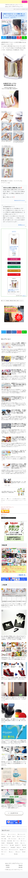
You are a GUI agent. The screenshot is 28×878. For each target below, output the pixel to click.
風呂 (8, 300)
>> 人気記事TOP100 (13, 813)
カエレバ (24, 295)
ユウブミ (14, 231)
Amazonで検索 (14, 263)
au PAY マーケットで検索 (14, 270)
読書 (12, 300)
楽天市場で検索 (14, 259)
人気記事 (7, 867)
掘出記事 (20, 867)
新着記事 (7, 865)
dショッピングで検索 (14, 274)
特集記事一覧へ (22, 575)
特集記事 (20, 865)
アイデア (4, 300)
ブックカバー (20, 300)
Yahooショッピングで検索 (14, 266)
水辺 (15, 300)
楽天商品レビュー (21, 224)
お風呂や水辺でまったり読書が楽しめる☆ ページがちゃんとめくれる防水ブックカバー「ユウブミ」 (14, 15)
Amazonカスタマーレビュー (19, 200)
